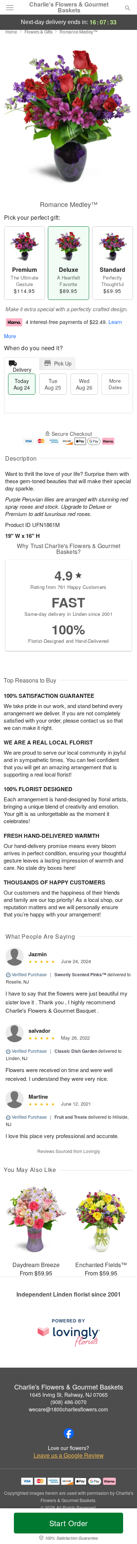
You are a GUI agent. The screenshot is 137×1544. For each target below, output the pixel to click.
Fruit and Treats (70, 1117)
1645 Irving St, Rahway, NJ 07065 (68, 1394)
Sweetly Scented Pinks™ (80, 974)
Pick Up (63, 363)
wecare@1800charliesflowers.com (68, 1409)
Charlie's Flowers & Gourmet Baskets (69, 7)
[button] (121, 1527)
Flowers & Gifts (38, 31)
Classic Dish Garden (75, 1051)
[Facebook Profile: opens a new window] (69, 1433)
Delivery (22, 368)
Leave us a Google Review (69, 1455)
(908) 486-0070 (68, 1402)
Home (11, 31)
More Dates (115, 384)
